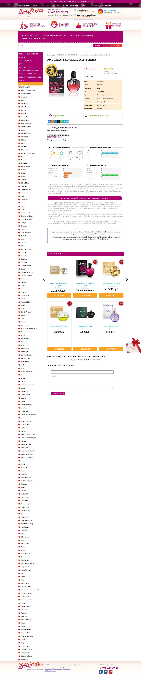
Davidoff (23, 236)
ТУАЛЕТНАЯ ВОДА (25, 60)
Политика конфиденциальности (61, 669)
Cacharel (23, 180)
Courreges (23, 226)
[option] (59, 278)
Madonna (23, 431)
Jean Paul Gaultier (26, 355)
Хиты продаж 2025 (29, 35)
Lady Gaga (24, 391)
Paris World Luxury (26, 524)
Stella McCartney (26, 586)
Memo (22, 461)
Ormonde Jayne (25, 504)
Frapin (22, 299)
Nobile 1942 (24, 494)
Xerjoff (22, 639)
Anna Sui (23, 113)
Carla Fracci (24, 186)
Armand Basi (24, 120)
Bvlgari (22, 173)
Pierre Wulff (24, 530)
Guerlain (23, 322)
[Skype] (64, 121)
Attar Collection (25, 127)
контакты (56, 5)
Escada (22, 269)
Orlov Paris (24, 500)
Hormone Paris (25, 338)
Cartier (22, 196)
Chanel (22, 206)
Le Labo (23, 408)
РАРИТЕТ (22, 80)
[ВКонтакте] (49, 121)
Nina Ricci (23, 487)
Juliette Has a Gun (26, 371)
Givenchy (23, 315)
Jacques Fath (24, 352)
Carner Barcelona (26, 189)
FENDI (22, 285)
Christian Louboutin (26, 216)
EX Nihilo (23, 282)
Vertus (22, 626)
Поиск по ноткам (112, 45)
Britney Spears (25, 166)
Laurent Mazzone (26, 404)
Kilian (22, 381)
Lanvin (22, 401)
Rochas (22, 557)
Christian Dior (25, 213)
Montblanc (23, 467)
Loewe (22, 418)
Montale (23, 464)
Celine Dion (24, 199)
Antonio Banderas (26, 117)
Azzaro (22, 130)
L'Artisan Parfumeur (27, 385)
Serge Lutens (24, 567)
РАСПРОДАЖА (25, 87)
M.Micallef (24, 428)
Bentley (22, 143)
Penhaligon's (24, 527)
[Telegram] (67, 121)
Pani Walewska (25, 514)
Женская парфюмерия (54, 35)
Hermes (22, 335)
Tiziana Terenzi (25, 606)
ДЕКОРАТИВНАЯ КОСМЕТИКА (30, 77)
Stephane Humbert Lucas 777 (29, 590)
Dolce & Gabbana (26, 249)
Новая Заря (24, 659)
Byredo (22, 176)
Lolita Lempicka (25, 421)
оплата (36, 5)
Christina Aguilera (26, 219)
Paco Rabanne (24, 507)
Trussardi (23, 613)
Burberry (23, 170)
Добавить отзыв (58, 393)
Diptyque (23, 242)
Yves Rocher (24, 646)
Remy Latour (24, 543)
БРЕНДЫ (22, 84)
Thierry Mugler (25, 596)
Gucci (22, 318)
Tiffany (22, 603)
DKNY (22, 246)
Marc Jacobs (24, 447)
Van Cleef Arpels (25, 620)
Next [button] (126, 279)
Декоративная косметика (33, 39)
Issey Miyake (24, 348)
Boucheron (23, 163)
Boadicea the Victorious (27, 153)
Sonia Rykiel (24, 583)
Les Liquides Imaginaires (28, 414)
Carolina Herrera (25, 193)
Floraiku (23, 292)
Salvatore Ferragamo (27, 563)
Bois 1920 (23, 160)
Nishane (23, 491)
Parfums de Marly (26, 520)
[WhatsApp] (61, 121)
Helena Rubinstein (26, 332)
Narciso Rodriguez (26, 481)
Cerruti (22, 203)
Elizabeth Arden (25, 266)
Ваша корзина (110, 10)
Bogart (22, 156)
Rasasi (22, 540)
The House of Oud (26, 593)
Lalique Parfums (25, 395)
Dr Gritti (23, 252)
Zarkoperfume (25, 653)
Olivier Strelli (24, 497)
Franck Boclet (24, 295)
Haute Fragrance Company (28, 328)
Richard (23, 550)
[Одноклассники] (52, 121)
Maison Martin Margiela (28, 438)
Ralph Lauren (24, 537)
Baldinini (23, 140)
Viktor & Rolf (25, 633)
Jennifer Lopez (25, 358)
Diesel (22, 239)
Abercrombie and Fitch (27, 90)
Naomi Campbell (25, 477)
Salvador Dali (24, 560)
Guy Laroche (24, 325)
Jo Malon (23, 365)
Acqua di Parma (25, 94)
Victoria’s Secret (25, 629)
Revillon (23, 547)
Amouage (23, 110)
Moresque (23, 471)
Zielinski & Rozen (26, 656)
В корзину (59, 295)
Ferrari (22, 289)
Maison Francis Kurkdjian (28, 434)
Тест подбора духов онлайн (100, 5)
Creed (22, 229)
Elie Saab (23, 262)
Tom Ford (23, 610)
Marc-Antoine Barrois (27, 451)
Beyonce (23, 146)
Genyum (23, 305)
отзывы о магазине (71, 5)
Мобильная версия (50, 671)
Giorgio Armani (25, 312)
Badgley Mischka (25, 133)
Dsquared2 (23, 256)
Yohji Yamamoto (25, 643)
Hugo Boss (23, 342)
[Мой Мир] (55, 121)
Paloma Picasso (25, 510)
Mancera (23, 441)
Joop (22, 368)
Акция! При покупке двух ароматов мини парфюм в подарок (70, 1)
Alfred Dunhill (25, 107)
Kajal (22, 375)
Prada (22, 534)
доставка (45, 5)
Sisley (22, 580)
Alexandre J (24, 103)
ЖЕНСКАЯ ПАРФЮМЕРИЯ (28, 70)
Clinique (23, 223)
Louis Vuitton (24, 424)
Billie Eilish (24, 150)
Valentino (23, 616)
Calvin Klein (24, 183)
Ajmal (22, 100)
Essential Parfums (26, 275)
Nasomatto (23, 484)
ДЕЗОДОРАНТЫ (24, 67)
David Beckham (25, 232)
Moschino (23, 474)
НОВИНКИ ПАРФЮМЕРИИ (28, 54)
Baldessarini (24, 137)
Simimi (22, 577)
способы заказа (24, 5)
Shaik (22, 573)
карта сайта (48, 669)
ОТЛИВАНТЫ (23, 57)
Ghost (22, 309)
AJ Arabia (23, 97)
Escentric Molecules (26, 272)
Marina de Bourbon (26, 454)
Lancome (23, 398)
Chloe (22, 209)
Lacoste (22, 388)
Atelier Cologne (25, 123)
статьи (84, 5)
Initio (22, 345)
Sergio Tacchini (25, 570)
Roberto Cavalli (25, 553)
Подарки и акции (116, 25)
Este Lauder (24, 279)
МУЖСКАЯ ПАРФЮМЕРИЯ (28, 74)
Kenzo (22, 378)
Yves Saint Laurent (26, 649)
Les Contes (24, 411)
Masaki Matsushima (26, 457)
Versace (22, 623)
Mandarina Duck (25, 444)
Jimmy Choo (24, 361)
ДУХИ (21, 64)
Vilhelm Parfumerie (26, 636)
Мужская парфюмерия (81, 35)
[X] (58, 121)
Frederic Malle (25, 302)
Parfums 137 (24, 517)
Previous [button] (44, 279)
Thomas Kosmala (26, 600)
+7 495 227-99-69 (58, 12)
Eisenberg (23, 259)
